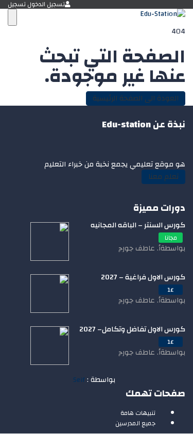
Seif (79, 380)
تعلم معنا (163, 176)
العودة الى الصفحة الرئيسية (136, 98)
